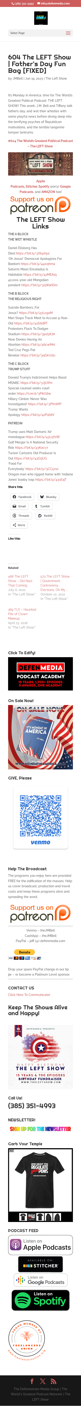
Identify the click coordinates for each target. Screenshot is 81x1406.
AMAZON (48, 192)
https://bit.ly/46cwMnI (38, 344)
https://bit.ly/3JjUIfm (36, 383)
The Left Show (56, 78)
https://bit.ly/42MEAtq (40, 274)
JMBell (18, 78)
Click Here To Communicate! (29, 995)
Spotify (44, 186)
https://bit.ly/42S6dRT (31, 323)
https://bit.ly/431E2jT (51, 479)
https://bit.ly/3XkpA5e (33, 253)
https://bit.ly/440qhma (38, 264)
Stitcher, (31, 186)
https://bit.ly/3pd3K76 (38, 334)
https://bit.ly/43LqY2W (43, 437)
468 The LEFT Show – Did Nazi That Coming (20, 581)
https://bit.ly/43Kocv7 (31, 447)
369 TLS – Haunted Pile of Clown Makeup (22, 614)
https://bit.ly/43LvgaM (36, 313)
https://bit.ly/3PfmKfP (44, 404)
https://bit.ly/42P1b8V (37, 415)
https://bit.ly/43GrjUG (30, 458)
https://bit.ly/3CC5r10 (41, 469)
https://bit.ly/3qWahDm (39, 285)
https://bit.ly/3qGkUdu (37, 355)
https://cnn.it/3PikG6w (34, 393)
